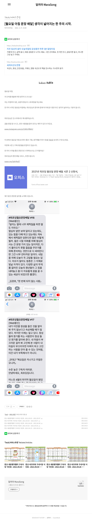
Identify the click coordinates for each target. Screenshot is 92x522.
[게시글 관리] (14, 406)
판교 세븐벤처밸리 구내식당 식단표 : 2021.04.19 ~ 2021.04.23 (22, 428)
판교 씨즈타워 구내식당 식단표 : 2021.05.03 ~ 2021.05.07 (21, 421)
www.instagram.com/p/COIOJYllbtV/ (18, 129)
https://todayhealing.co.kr (16, 46)
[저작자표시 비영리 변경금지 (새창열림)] (29, 407)
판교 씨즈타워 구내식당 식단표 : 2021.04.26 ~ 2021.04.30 (21, 426)
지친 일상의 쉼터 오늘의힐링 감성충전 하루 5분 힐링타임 (31, 49)
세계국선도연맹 (13, 65)
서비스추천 (12, 415)
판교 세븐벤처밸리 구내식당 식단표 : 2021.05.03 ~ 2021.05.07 (22, 418)
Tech (6, 415)
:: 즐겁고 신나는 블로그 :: (16, 485)
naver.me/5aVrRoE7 (12, 161)
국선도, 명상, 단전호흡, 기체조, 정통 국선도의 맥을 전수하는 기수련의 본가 (35, 68)
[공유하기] (11, 406)
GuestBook (56, 518)
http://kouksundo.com (15, 62)
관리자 (49, 518)
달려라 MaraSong (46, 4)
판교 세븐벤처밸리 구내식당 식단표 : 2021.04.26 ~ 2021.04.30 (22, 423)
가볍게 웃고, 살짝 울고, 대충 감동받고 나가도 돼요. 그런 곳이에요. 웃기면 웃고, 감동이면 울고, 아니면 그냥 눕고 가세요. (45, 53)
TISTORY (42, 518)
